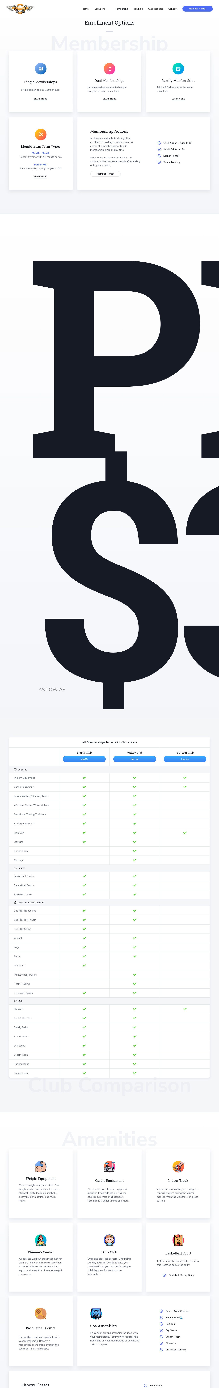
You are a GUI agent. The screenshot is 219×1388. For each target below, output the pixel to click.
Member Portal (197, 8)
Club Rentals (155, 8)
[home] (20, 9)
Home (85, 8)
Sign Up (84, 759)
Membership (121, 8)
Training (138, 8)
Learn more (40, 99)
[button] (101, 9)
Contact (172, 8)
